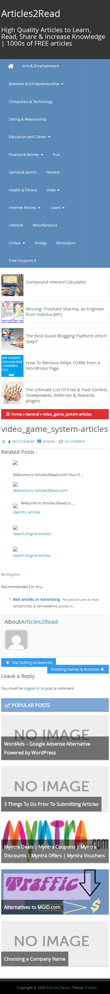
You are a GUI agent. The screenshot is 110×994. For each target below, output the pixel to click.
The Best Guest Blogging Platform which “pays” (66, 338)
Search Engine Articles (32, 533)
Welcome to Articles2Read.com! (40, 490)
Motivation (66, 243)
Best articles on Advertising (36, 599)
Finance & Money (24, 154)
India (51, 190)
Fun (56, 154)
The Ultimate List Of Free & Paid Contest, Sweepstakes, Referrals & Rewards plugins (67, 395)
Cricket (15, 243)
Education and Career (27, 136)
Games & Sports (23, 172)
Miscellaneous (45, 225)
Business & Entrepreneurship (34, 83)
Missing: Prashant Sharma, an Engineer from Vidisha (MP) (65, 311)
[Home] (11, 66)
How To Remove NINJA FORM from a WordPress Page (63, 365)
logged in (32, 688)
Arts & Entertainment (40, 65)
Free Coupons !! (22, 260)
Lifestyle (16, 225)
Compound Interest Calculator (56, 282)
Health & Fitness (23, 190)
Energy (41, 243)
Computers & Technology (31, 101)
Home (16, 414)
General (53, 172)
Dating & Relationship (27, 119)
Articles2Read (30, 13)
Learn (55, 207)
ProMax (90, 987)
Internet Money (22, 207)
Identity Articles (26, 512)
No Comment (75, 442)
